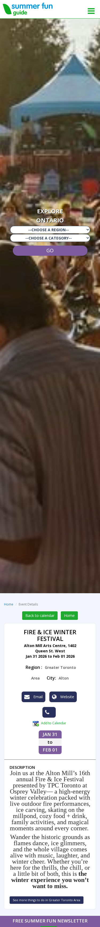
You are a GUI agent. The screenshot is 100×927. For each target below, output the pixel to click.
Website (66, 696)
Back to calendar (39, 615)
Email (37, 696)
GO (50, 250)
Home (8, 604)
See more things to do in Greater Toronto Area (46, 900)
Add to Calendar (53, 723)
